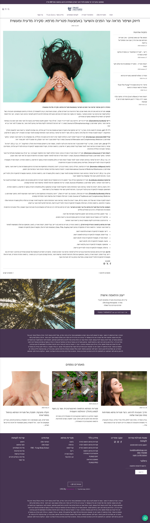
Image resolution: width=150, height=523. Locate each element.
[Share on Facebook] (110, 264)
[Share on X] (107, 264)
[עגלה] (3, 9)
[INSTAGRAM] (118, 442)
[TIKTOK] (115, 442)
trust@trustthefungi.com (138, 450)
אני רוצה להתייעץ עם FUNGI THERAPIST (112, 312)
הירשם (141, 472)
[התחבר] (5, 9)
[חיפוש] (8, 9)
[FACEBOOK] (121, 442)
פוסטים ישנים (7, 273)
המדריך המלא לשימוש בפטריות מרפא (134, 76)
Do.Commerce (70, 489)
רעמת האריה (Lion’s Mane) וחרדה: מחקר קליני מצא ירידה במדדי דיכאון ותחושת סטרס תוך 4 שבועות (130, 99)
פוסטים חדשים (105, 273)
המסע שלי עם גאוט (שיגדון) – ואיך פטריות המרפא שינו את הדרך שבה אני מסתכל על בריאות (132, 40)
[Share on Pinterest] (104, 264)
